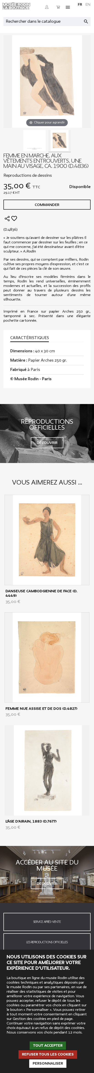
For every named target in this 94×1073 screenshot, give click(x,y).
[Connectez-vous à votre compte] (46, 7)
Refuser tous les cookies (48, 1054)
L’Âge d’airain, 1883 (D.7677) (31, 821)
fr (80, 4)
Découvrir (47, 442)
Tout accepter (48, 1045)
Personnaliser (48, 1063)
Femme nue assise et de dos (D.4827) (41, 708)
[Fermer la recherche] (88, 20)
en (88, 4)
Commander (47, 205)
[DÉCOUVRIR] (47, 540)
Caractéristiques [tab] (29, 338)
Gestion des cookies (29, 1019)
